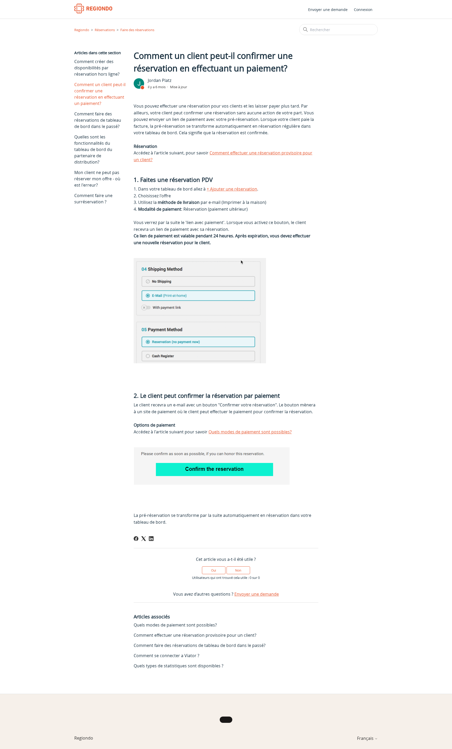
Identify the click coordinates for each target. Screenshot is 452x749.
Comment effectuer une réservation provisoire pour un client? (195, 635)
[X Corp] (143, 538)
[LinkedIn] (151, 538)
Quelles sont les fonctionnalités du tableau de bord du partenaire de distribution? (93, 149)
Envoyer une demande (328, 9)
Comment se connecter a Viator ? (166, 655)
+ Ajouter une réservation (232, 189)
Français (366, 738)
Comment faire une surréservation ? (93, 199)
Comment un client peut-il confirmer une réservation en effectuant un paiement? (100, 94)
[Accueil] (93, 8)
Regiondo (81, 29)
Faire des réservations (137, 29)
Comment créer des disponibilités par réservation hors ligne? (97, 68)
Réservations (105, 29)
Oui (213, 570)
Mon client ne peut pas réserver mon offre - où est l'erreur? (97, 179)
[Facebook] (136, 538)
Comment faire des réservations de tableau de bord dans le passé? (97, 120)
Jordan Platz (159, 80)
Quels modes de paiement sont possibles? (250, 432)
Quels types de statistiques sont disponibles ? (178, 666)
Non (238, 570)
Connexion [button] (363, 9)
